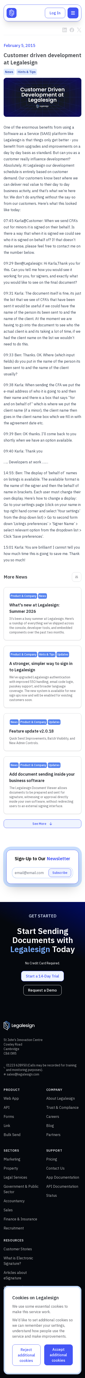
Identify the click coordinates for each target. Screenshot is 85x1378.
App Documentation (62, 1177)
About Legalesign (60, 1098)
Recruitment (14, 1228)
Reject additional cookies (26, 1355)
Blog (50, 1125)
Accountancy (14, 1201)
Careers (52, 1116)
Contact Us (55, 1168)
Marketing (12, 1159)
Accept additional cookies (58, 1355)
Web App (11, 1098)
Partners (53, 1134)
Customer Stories (18, 1249)
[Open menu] (73, 12)
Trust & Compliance (62, 1107)
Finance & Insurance (20, 1219)
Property (11, 1168)
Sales (8, 1210)
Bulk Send (12, 1134)
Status (51, 1195)
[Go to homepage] (12, 13)
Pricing (51, 1159)
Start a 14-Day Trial (42, 976)
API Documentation (62, 1186)
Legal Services (15, 1177)
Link (7, 1125)
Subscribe (59, 873)
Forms (9, 1116)
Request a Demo (42, 990)
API (7, 1107)
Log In (55, 13)
